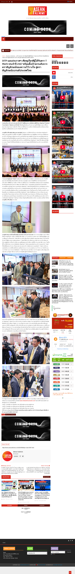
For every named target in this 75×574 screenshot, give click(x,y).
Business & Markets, (18, 73)
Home (3, 56)
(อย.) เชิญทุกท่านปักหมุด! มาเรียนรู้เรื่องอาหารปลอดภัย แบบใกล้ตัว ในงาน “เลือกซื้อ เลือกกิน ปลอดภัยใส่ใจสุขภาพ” (8, 494)
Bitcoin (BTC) (63, 337)
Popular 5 (55, 257)
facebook (41, 505)
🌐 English (69, 1)
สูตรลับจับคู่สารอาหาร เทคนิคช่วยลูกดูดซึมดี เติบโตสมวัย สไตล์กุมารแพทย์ (66, 271)
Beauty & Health (62, 50)
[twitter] (72, 540)
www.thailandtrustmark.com (27, 400)
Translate (57, 554)
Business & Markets (8, 42)
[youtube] (12, 2)
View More (47, 476)
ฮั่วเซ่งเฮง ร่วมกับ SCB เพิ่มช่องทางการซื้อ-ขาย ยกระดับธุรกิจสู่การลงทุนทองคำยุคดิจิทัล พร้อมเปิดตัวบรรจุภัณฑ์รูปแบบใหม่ (62, 278)
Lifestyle (5, 46)
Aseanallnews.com (24, 564)
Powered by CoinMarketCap (62, 348)
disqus (25, 505)
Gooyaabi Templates (57, 564)
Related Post (6, 477)
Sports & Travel (21, 42)
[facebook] (9, 2)
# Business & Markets (10, 414)
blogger (9, 505)
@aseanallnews (56, 308)
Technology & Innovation (36, 42)
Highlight (63, 257)
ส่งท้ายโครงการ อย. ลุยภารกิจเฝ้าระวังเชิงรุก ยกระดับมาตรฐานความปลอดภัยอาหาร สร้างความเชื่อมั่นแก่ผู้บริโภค (62, 263)
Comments (70, 257)
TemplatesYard (42, 564)
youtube (16, 456)
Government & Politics (53, 42)
